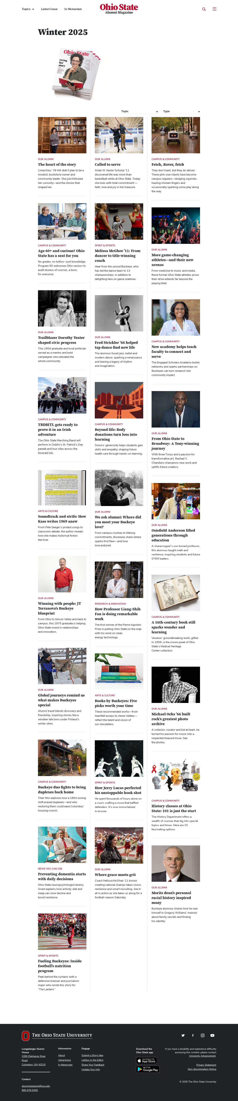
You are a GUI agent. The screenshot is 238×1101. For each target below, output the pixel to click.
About (61, 1055)
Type (166, 111)
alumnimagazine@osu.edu (36, 1086)
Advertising (64, 1060)
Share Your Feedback (93, 1064)
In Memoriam (73, 9)
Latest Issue (49, 9)
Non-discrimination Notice (202, 1069)
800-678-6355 (30, 1090)
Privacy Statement (206, 1064)
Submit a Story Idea (92, 1055)
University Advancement (202, 1055)
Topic (125, 111)
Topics (26, 9)
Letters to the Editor (92, 1060)
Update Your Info (91, 1069)
